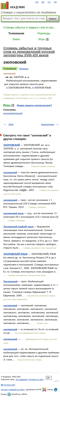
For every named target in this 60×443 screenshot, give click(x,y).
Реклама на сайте (36, 379)
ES (49, 2)
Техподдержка (22, 379)
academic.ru (13, 5)
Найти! (52, 18)
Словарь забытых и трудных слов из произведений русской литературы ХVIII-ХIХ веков (30, 27)
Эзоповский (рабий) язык (18, 226)
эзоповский (10, 172)
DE (43, 2)
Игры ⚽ (43, 39)
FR (55, 2)
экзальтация (47, 124)
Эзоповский (10, 281)
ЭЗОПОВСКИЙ (11, 145)
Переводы (43, 33)
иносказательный (12, 113)
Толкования (16, 33)
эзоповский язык (13, 213)
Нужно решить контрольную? (34, 105)
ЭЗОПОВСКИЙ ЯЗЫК (15, 254)
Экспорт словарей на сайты (12, 390)
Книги (16, 39)
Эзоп (11, 124)
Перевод (23, 68)
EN (36, 2)
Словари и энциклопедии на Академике (28, 12)
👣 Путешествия (8, 385)
